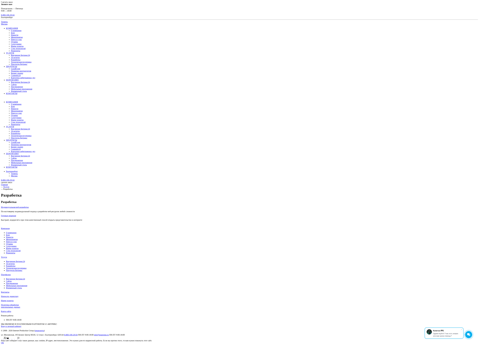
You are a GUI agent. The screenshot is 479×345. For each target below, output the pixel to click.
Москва (4, 24)
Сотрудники (16, 44)
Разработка (15, 60)
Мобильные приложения (21, 89)
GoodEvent (15, 69)
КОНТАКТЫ (11, 93)
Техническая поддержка (21, 62)
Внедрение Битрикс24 (20, 55)
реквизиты (39, 331)
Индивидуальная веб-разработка (15, 207)
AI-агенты (15, 57)
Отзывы (14, 42)
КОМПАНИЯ (12, 28)
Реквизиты (15, 51)
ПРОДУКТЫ (11, 66)
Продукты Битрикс (19, 64)
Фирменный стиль (19, 91)
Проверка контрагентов (21, 71)
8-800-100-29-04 (7, 15)
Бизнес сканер (17, 73)
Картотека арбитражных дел (23, 78)
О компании (16, 30)
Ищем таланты (17, 46)
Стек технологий (18, 48)
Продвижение (17, 87)
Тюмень (4, 22)
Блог (13, 33)
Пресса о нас (16, 39)
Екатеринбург (12, 171)
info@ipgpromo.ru (101, 335)
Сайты (14, 84)
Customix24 (16, 75)
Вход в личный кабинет (11, 326)
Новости (14, 35)
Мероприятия (17, 37)
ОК (2, 343)
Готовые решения (8, 216)
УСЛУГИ (10, 53)
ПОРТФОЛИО (12, 80)
